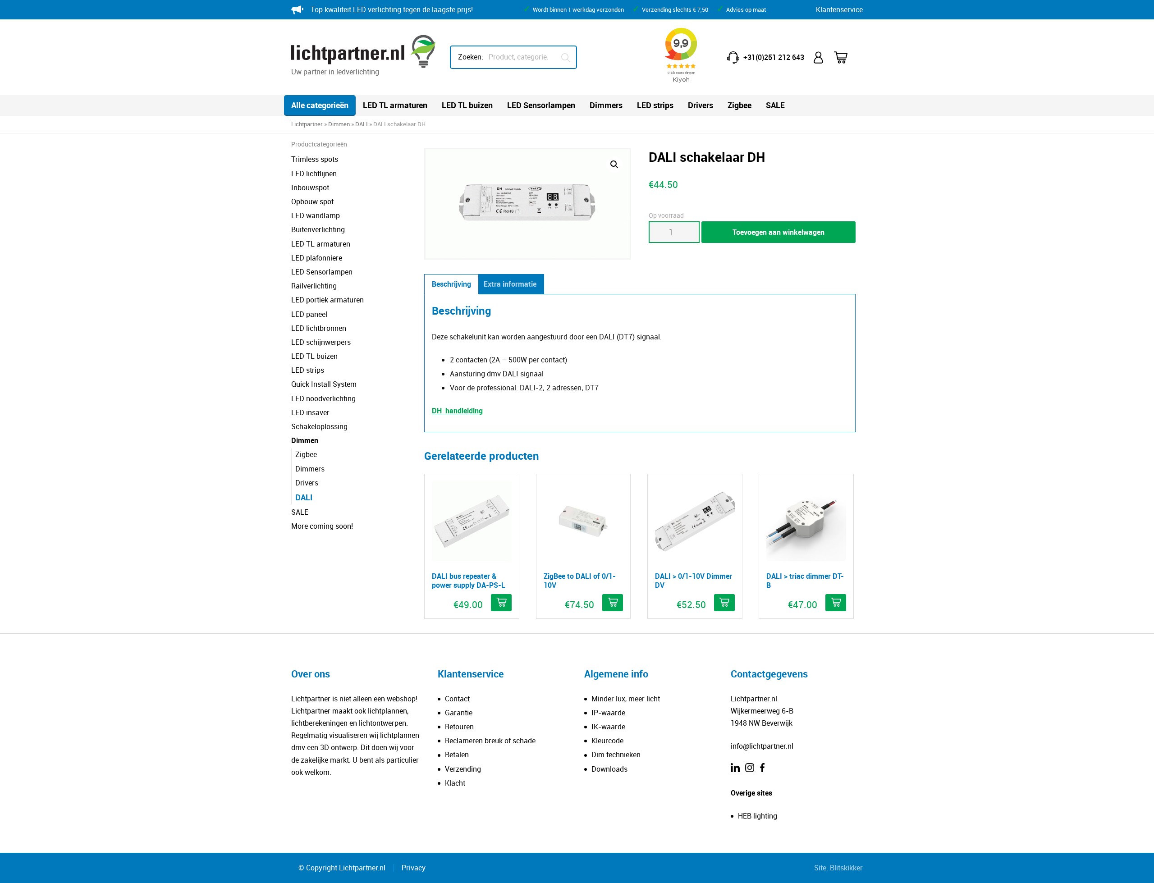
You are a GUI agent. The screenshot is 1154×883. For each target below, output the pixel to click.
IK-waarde (608, 727)
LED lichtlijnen (314, 173)
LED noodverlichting (323, 398)
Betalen (457, 754)
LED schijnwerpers (321, 342)
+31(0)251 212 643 (773, 57)
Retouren (459, 727)
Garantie (458, 713)
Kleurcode (607, 741)
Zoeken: (470, 57)
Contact (457, 699)
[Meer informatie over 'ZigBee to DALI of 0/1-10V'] (612, 602)
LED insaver (310, 412)
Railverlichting (314, 286)
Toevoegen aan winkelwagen (778, 232)
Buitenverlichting (318, 229)
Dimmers (606, 105)
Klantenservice (839, 9)
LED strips (655, 105)
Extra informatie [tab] (510, 284)
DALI (361, 124)
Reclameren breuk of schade (490, 741)
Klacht (455, 783)
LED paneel (309, 314)
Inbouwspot (310, 187)
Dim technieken (616, 754)
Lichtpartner (307, 124)
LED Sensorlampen (541, 105)
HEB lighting (757, 816)
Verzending (463, 769)
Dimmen (339, 124)
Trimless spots (314, 159)
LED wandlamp (315, 215)
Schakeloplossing (319, 426)
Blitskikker (846, 868)
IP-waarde (608, 713)
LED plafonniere (316, 258)
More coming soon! (322, 526)
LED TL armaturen (395, 105)
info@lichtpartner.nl (762, 746)
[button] (614, 164)
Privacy (414, 868)
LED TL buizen (467, 105)
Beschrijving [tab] (451, 284)
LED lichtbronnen (318, 328)
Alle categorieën (319, 105)
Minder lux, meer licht (625, 699)
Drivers (700, 105)
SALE (775, 105)
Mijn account (819, 57)
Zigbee (739, 105)
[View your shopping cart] (846, 57)
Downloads (609, 769)
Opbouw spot (312, 201)
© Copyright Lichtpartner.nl (341, 868)
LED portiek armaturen (327, 300)
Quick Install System (324, 384)
